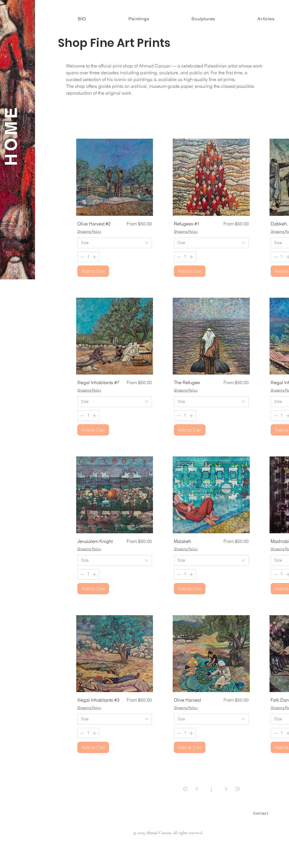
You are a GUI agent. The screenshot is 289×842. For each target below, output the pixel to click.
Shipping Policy (89, 231)
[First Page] (185, 789)
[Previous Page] (196, 789)
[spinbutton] (88, 257)
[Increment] (94, 257)
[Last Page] (237, 789)
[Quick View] (114, 177)
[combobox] (114, 243)
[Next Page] (226, 789)
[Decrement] (81, 257)
